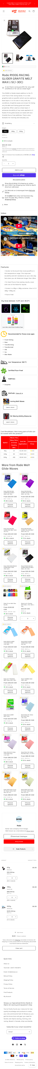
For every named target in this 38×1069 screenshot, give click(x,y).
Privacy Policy (8, 984)
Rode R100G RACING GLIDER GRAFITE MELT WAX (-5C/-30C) (27, 567)
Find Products (8, 992)
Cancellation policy (20, 1065)
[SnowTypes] (6, 308)
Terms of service (9, 1062)
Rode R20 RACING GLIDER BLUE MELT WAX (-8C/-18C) (9, 493)
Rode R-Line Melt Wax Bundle (10, 604)
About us (6, 963)
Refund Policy (8, 976)
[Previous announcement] (3, 4)
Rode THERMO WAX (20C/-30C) (26, 679)
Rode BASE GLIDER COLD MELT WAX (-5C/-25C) (9, 643)
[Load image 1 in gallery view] (7, 58)
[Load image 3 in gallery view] (30, 58)
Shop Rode (19, 841)
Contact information (30, 1062)
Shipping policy (19, 1062)
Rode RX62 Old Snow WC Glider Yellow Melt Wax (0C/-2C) (27, 791)
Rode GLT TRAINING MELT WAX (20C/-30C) (10, 679)
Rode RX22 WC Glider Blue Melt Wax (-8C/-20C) (27, 716)
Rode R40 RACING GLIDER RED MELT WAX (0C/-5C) (10, 530)
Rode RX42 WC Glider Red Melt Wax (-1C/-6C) (27, 753)
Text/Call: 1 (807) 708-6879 (12, 968)
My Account (7, 996)
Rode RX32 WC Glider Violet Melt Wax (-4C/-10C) (10, 754)
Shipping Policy (10, 199)
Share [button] (6, 204)
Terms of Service (9, 988)
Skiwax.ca (12, 1059)
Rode (19, 825)
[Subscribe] (29, 1032)
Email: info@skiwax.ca (10, 972)
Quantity (4, 160)
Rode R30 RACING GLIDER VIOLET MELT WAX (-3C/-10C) (27, 493)
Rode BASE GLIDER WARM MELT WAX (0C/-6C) (26, 643)
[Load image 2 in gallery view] (19, 58)
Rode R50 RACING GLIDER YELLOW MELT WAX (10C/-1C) (27, 530)
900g (21, 131)
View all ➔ (19, 393)
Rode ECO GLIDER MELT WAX (9, 715)
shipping (14, 148)
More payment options (19, 179)
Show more (30, 831)
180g (13, 131)
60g (5, 131)
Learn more (10, 407)
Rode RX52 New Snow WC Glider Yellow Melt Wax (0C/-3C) (10, 791)
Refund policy (20, 1059)
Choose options (10, 505)
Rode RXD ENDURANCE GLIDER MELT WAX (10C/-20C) (10, 567)
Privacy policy (29, 1059)
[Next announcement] (35, 4)
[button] (4, 11)
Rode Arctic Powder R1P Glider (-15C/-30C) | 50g (27, 605)
